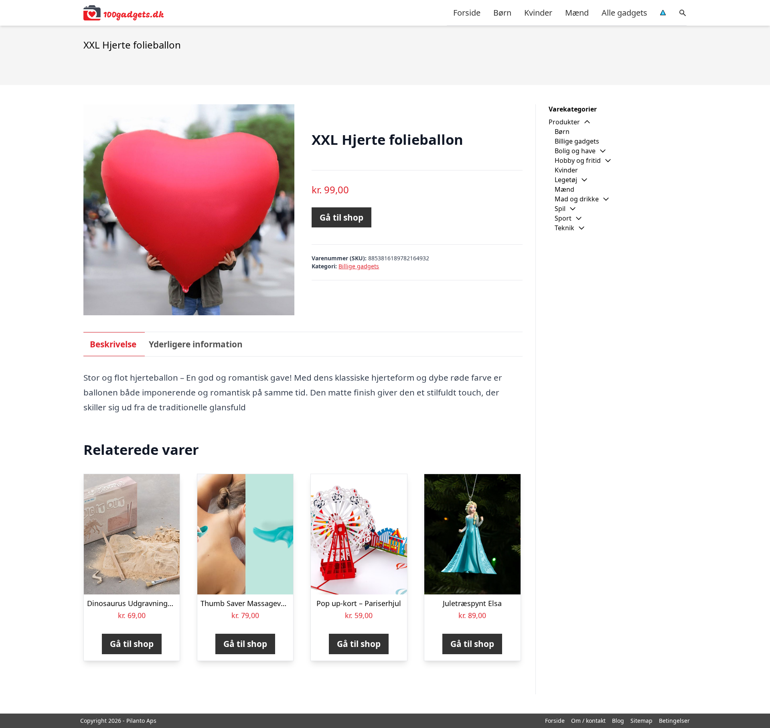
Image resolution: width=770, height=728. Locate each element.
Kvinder (538, 12)
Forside (466, 12)
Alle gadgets (624, 12)
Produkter (564, 122)
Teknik (564, 227)
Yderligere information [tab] (196, 344)
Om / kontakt (588, 720)
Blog (618, 720)
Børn (502, 12)
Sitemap (641, 720)
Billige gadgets (358, 266)
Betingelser (674, 720)
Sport (563, 218)
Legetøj (566, 179)
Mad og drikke (577, 199)
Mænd (577, 12)
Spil (560, 208)
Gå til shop (341, 217)
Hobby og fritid (578, 160)
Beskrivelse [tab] (113, 344)
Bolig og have (575, 150)
